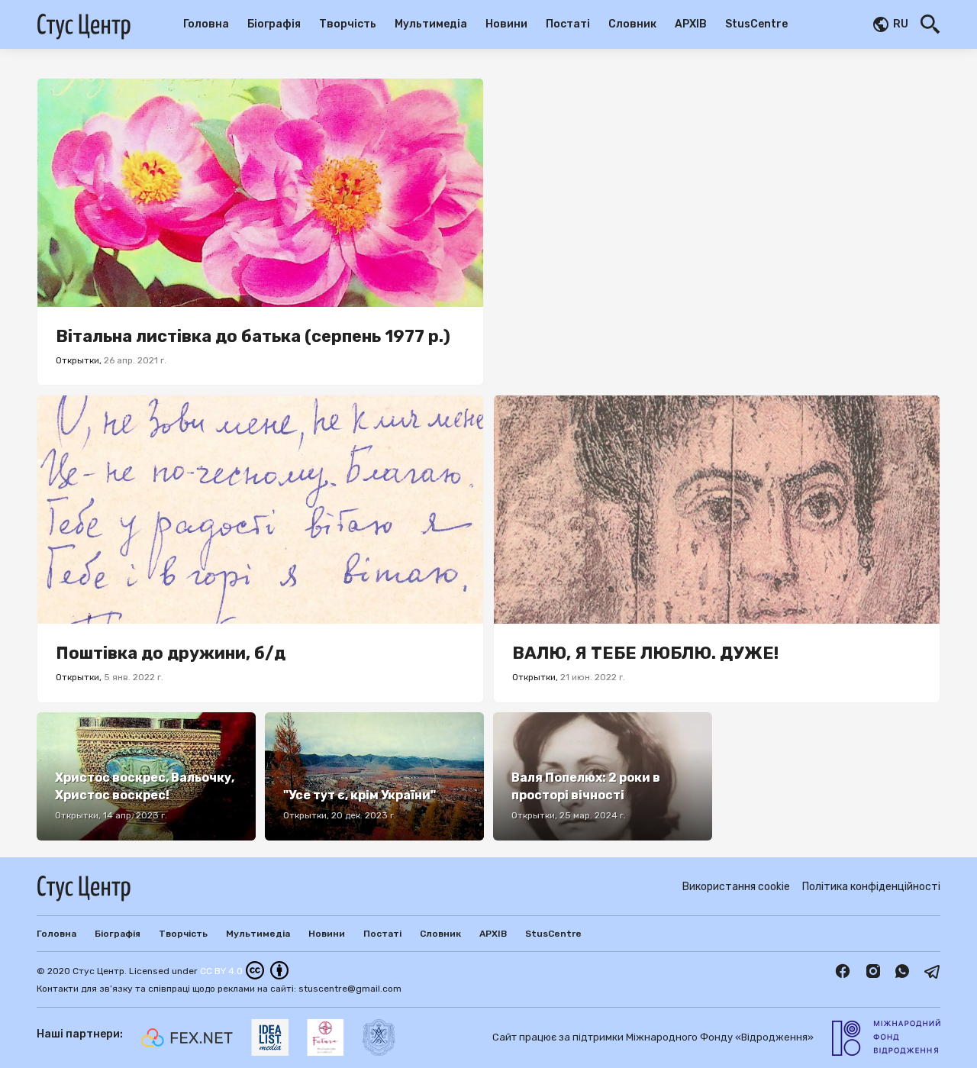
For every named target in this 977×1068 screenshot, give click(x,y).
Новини (506, 24)
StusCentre (756, 24)
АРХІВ (691, 24)
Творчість (347, 24)
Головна (206, 24)
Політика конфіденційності (871, 886)
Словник (632, 24)
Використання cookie (736, 886)
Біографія (274, 24)
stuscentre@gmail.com (349, 988)
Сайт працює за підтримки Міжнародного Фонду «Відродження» (653, 1037)
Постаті (568, 24)
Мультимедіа (431, 24)
